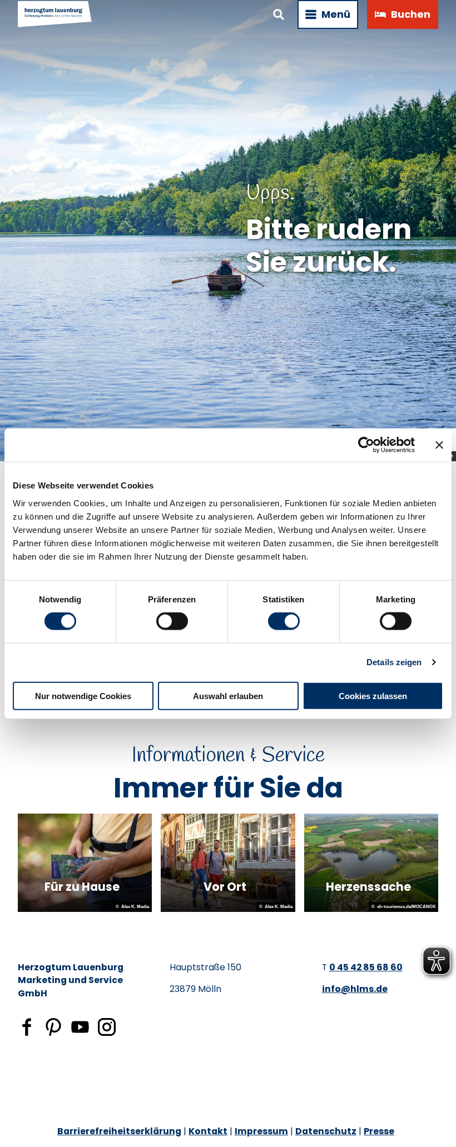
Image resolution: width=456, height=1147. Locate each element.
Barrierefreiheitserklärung (119, 1131)
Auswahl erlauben (228, 695)
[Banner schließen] (439, 445)
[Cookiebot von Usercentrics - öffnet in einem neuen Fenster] (366, 445)
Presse (379, 1131)
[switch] (172, 621)
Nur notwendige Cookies (83, 695)
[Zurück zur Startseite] (55, 14)
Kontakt (208, 1131)
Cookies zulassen (373, 695)
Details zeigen (394, 662)
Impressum (261, 1131)
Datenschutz (325, 1131)
